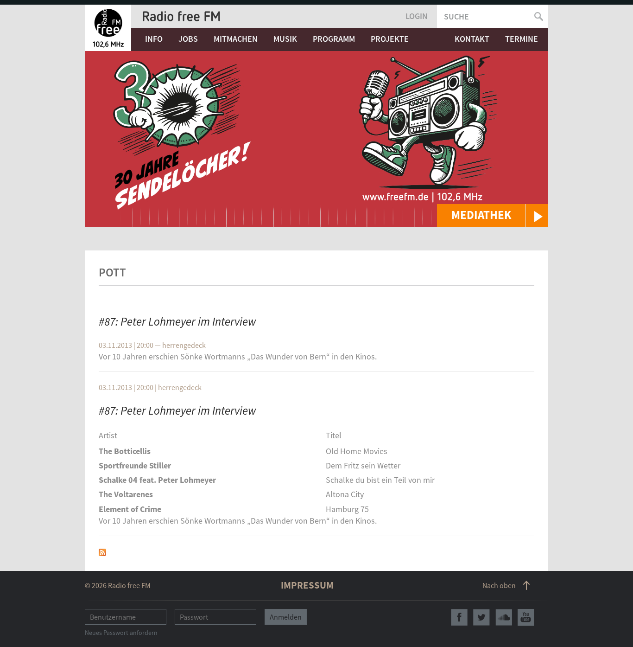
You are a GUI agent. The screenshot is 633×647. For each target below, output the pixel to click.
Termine (521, 38)
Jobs (188, 38)
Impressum (307, 585)
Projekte (390, 38)
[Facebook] (459, 617)
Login (416, 16)
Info (154, 38)
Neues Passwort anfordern (121, 632)
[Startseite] (108, 28)
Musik (285, 38)
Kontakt (472, 38)
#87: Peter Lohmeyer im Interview (177, 321)
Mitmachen (236, 38)
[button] (492, 215)
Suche (456, 16)
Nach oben (499, 585)
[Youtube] (526, 617)
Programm (334, 38)
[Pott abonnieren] (102, 551)
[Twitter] (481, 617)
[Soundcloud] (503, 617)
